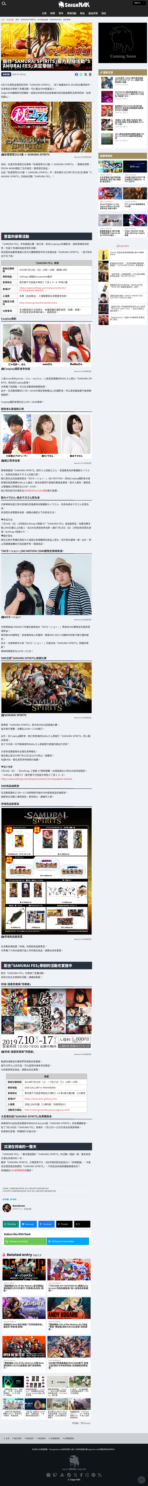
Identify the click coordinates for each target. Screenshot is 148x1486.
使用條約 (42, 1438)
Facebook (47, 1224)
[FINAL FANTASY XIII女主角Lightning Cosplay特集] (135, 220)
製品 (82, 13)
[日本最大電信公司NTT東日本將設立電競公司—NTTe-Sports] (135, 167)
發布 (61, 13)
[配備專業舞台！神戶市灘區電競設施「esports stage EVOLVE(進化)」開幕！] (110, 220)
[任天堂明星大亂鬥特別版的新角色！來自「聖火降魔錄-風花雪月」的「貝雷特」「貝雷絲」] (110, 167)
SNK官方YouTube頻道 (36, 490)
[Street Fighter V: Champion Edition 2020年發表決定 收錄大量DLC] (110, 193)
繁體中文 (137, 3)
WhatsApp (11, 1224)
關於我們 (18, 1438)
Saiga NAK (74, 4)
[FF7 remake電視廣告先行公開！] (135, 193)
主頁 (44, 13)
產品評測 (93, 13)
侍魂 (6, 1199)
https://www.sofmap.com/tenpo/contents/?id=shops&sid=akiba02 (36, 779)
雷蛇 (77, 1423)
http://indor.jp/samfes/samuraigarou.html (47, 1110)
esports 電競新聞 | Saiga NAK (74, 1469)
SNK (14, 1199)
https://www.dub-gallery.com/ (41, 1098)
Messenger (29, 1224)
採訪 (103, 13)
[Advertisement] (46, 207)
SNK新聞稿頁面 (85, 157)
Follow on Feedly (18, 1241)
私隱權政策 (55, 1438)
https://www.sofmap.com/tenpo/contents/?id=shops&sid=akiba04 (42, 289)
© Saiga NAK (74, 1479)
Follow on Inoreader (63, 1241)
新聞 (52, 13)
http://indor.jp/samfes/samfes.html (38, 302)
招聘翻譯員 (69, 1438)
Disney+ (87, 1423)
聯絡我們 (30, 1438)
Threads (64, 1224)
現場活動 (71, 13)
